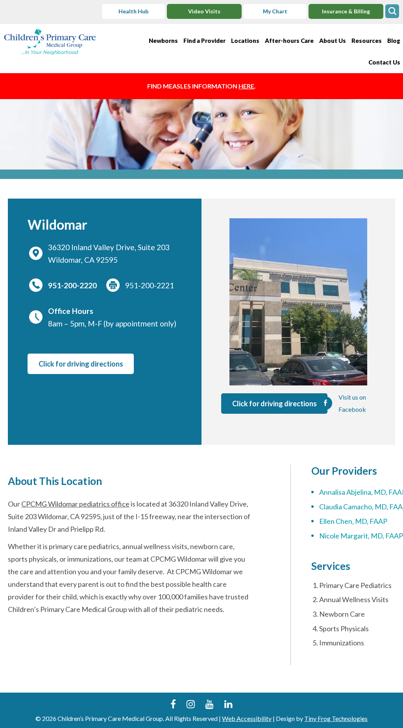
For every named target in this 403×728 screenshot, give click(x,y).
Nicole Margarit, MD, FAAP (361, 535)
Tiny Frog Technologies (336, 718)
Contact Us (384, 62)
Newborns (163, 40)
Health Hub (133, 11)
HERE (246, 86)
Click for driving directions (81, 363)
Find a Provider (204, 40)
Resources (366, 40)
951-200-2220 (72, 285)
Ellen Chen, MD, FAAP (353, 521)
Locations (245, 40)
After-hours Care (289, 40)
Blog (393, 40)
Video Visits (204, 11)
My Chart (275, 11)
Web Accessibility (247, 718)
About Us (332, 40)
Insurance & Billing (346, 11)
